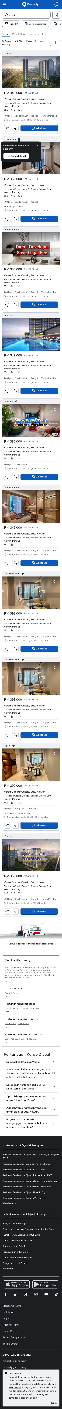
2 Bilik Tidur (23, 1023)
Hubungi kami (11, 1324)
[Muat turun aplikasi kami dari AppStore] (17, 1284)
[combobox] (29, 14)
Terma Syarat (10, 1343)
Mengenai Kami (12, 1305)
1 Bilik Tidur (10, 1023)
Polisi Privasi (15, 1387)
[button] (6, 34)
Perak (16, 993)
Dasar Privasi (10, 1331)
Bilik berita (9, 1312)
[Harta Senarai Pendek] (54, 60)
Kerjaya (7, 1318)
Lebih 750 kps (11, 1039)
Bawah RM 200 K (13, 1008)
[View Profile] (31, 53)
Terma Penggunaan (14, 1337)
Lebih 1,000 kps (28, 1039)
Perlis (7, 993)
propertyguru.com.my (15, 1360)
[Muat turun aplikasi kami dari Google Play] (45, 1284)
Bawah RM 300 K (31, 1008)
